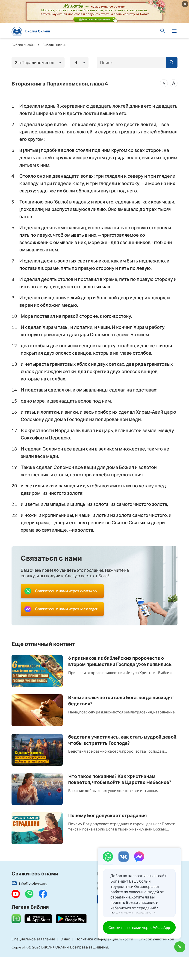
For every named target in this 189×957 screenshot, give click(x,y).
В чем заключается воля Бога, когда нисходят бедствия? (121, 700)
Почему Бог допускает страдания (107, 815)
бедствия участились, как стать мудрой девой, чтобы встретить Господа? (122, 740)
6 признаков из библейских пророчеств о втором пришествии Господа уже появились (120, 661)
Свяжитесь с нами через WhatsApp (139, 927)
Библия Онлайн (54, 45)
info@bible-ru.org (33, 883)
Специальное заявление (33, 939)
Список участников (156, 939)
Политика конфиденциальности (104, 939)
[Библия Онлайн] (33, 31)
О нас (65, 939)
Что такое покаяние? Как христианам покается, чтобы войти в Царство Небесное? (119, 779)
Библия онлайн (23, 45)
